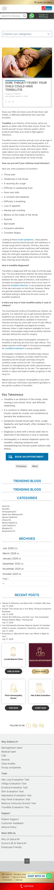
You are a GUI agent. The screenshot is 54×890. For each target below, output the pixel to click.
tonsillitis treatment (14, 348)
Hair (3, 506)
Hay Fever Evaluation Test (15, 799)
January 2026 (10, 558)
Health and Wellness (10, 514)
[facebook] (28, 725)
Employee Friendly (11, 847)
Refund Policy (9, 827)
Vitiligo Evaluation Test (13, 783)
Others (5, 520)
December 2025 (11, 563)
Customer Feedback (12, 823)
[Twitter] (13, 101)
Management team (11, 747)
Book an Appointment (29, 456)
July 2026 (8, 548)
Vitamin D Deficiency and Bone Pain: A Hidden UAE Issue (26, 603)
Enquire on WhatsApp (43, 16)
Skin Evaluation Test (12, 791)
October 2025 (10, 574)
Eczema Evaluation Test (14, 787)
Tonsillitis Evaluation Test (15, 807)
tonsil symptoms (25, 239)
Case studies (8, 763)
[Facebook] (5, 101)
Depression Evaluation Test (16, 795)
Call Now (29, 886)
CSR (3, 755)
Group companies (11, 767)
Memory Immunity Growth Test (18, 803)
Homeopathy (7, 512)
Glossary (5, 877)
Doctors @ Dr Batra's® (13, 843)
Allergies (5, 528)
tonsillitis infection (19, 285)
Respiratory (7, 531)
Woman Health (8, 517)
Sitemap (19, 880)
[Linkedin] (9, 101)
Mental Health (8, 523)
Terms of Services (20, 877)
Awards (5, 759)
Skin (4, 509)
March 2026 (9, 553)
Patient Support (10, 819)
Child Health (7, 525)
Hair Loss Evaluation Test (15, 779)
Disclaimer (7, 880)
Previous (21, 466)
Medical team (8, 751)
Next (35, 466)
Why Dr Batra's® (10, 839)
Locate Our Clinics (44, 2)
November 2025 (12, 568)
